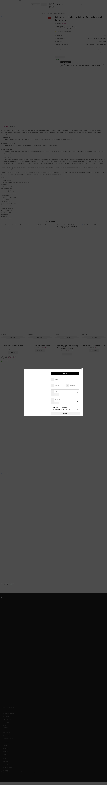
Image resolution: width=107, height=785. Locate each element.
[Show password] (56, 394)
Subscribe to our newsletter (60, 407)
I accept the (65, 409)
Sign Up (65, 413)
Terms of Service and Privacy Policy (68, 409)
